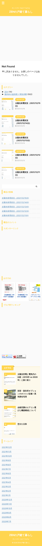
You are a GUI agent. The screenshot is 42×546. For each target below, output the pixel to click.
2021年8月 (6, 465)
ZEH (6, 92)
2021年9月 (6, 460)
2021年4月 (6, 482)
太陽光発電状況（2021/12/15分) (15, 198)
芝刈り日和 (22, 424)
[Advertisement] (21, 38)
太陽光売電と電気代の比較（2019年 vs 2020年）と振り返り (28, 377)
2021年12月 (7, 447)
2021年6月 (6, 473)
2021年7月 (6, 469)
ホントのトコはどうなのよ (21, 539)
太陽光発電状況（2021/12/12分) (15, 211)
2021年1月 (6, 495)
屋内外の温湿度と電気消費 (15, 94)
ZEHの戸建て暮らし (21, 11)
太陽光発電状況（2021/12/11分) (15, 215)
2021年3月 (6, 486)
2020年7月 (6, 521)
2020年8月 (6, 517)
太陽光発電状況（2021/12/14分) (15, 202)
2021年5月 (6, 478)
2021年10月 (7, 456)
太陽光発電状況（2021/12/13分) (15, 207)
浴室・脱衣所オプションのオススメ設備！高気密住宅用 (27, 394)
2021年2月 (6, 491)
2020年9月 (6, 513)
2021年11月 (6, 451)
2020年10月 (7, 508)
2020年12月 (7, 499)
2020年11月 (7, 504)
